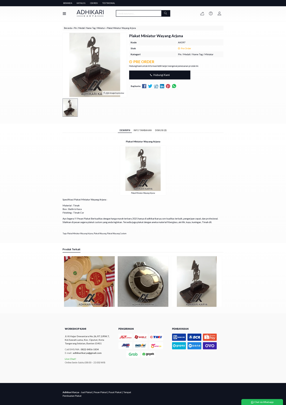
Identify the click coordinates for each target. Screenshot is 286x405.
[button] (165, 13)
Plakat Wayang (100, 233)
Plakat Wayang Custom (116, 233)
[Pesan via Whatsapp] (202, 13)
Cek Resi (94, 3)
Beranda (67, 3)
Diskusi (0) (161, 130)
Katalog (81, 3)
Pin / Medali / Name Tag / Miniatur (195, 54)
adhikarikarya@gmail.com (87, 352)
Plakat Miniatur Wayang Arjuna (80, 233)
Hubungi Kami (161, 74)
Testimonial (108, 3)
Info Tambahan (143, 130)
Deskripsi (125, 130)
